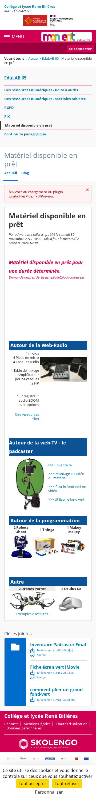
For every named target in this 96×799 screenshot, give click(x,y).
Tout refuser (67, 783)
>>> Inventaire (60, 465)
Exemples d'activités (32, 613)
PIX (7, 116)
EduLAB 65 (50, 58)
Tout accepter (32, 783)
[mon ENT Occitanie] (66, 36)
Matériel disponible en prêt (28, 125)
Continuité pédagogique (25, 134)
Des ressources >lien (27, 416)
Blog (25, 173)
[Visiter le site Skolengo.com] (48, 747)
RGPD (9, 107)
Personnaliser (49, 792)
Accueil (33, 58)
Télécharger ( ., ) (55, 650)
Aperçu (38, 654)
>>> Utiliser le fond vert (66, 499)
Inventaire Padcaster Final (58, 645)
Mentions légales (37, 724)
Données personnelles (24, 728)
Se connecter (80, 48)
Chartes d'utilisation (71, 724)
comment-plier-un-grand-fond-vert (57, 692)
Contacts (11, 724)
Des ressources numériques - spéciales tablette (45, 98)
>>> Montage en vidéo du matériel (66, 475)
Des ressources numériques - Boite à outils (41, 89)
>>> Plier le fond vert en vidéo (67, 488)
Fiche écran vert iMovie (54, 667)
